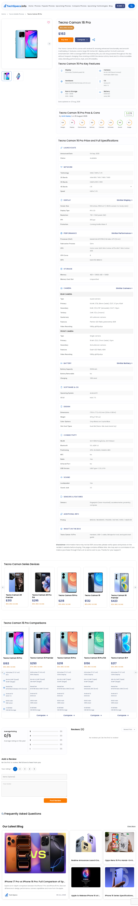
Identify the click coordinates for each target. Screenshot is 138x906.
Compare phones (79, 6)
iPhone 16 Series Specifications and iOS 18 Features (119, 895)
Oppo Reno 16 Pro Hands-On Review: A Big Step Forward (119, 860)
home (31, 6)
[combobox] (120, 6)
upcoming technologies (98, 6)
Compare (81, 40)
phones (38, 6)
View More (131, 826)
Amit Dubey (66, 116)
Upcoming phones (63, 6)
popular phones (48, 6)
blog (111, 6)
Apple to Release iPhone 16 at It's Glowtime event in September (85, 895)
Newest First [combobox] (128, 729)
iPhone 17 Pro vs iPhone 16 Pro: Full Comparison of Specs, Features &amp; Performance (35, 881)
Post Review (55, 800)
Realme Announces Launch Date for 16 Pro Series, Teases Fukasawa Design (85, 860)
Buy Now (64, 40)
